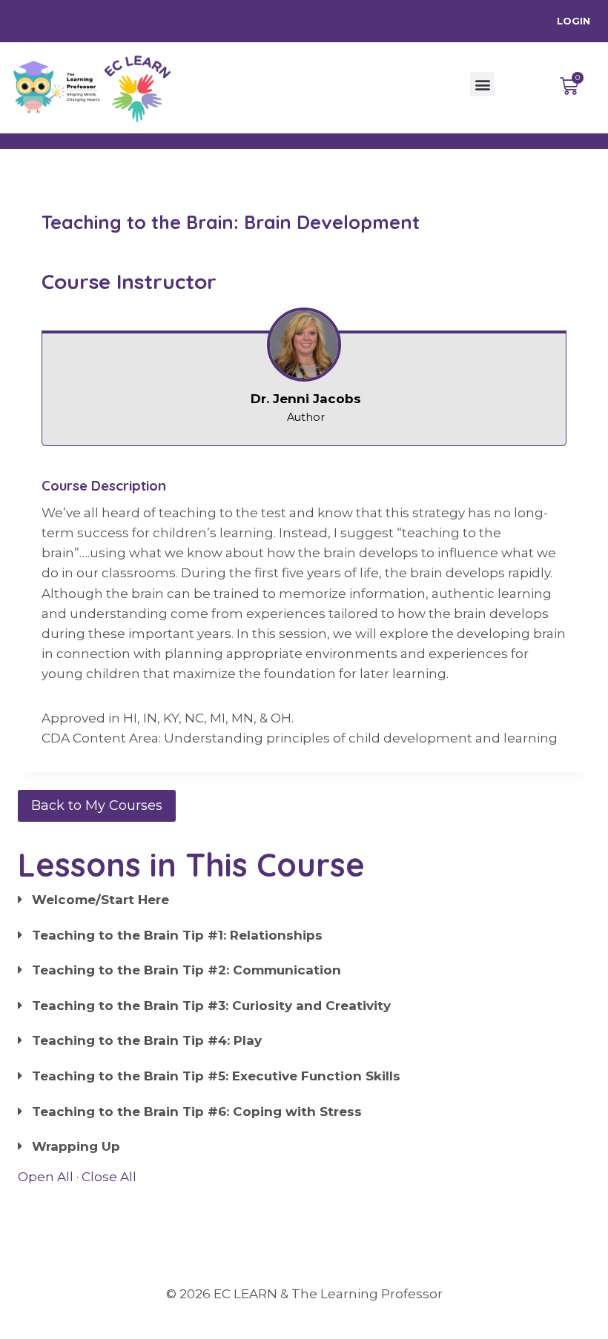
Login (573, 21)
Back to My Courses (96, 805)
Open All (45, 1176)
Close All (109, 1176)
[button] (482, 84)
